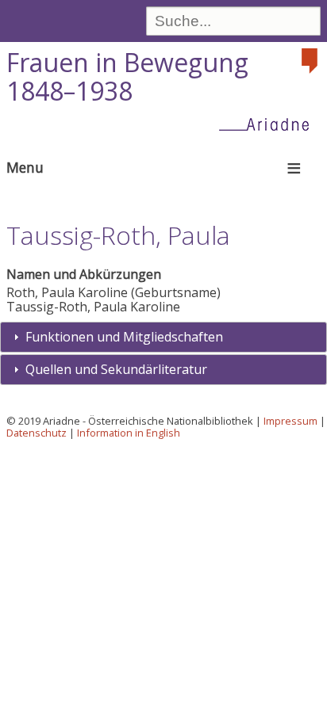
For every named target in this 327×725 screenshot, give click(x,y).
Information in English (128, 432)
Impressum (290, 421)
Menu (25, 167)
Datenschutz (36, 432)
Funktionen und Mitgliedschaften (124, 336)
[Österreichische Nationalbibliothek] (311, 61)
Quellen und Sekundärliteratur (116, 369)
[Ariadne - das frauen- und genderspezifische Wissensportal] (269, 123)
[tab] (163, 337)
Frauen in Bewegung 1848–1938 (127, 77)
